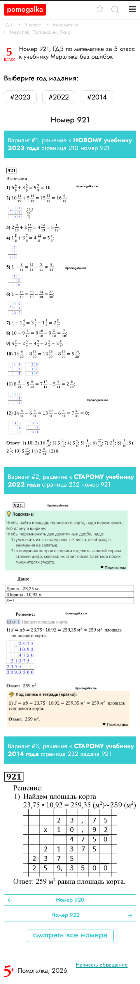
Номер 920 (70, 900)
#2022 (59, 97)
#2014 (97, 97)
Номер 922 (65, 915)
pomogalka (25, 9)
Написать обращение (102, 964)
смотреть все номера (70, 934)
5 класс (32, 25)
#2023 (20, 97)
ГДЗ (8, 25)
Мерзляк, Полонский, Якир (40, 32)
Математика (65, 25)
